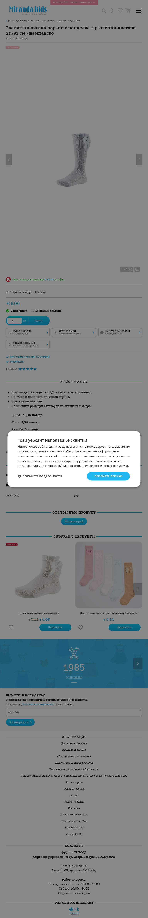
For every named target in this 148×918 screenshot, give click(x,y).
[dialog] (73, 459)
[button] (40, 476)
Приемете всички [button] (108, 476)
